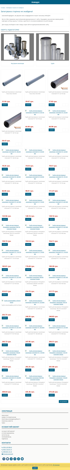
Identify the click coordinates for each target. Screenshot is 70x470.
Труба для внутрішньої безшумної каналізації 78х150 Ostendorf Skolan (58, 308)
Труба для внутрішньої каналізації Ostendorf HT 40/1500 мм (58, 282)
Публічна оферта (7, 421)
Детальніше (56, 465)
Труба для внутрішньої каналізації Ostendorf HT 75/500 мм (35, 257)
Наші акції (5, 415)
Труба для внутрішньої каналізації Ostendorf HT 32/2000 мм (35, 307)
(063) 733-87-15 (7, 449)
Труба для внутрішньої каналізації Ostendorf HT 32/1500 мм (11, 282)
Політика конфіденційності (11, 419)
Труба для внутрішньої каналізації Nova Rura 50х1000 (35, 92)
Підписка (5, 439)
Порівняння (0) (6, 437)
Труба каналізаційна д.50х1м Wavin (11, 305)
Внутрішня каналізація (17, 63)
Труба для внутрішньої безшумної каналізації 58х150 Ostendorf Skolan (11, 233)
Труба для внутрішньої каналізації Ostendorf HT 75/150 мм (58, 182)
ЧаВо (3, 423)
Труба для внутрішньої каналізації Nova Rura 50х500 (11, 92)
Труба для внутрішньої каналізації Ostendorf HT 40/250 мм (11, 157)
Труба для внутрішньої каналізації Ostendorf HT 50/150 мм (35, 118)
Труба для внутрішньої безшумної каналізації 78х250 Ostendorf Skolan (11, 359)
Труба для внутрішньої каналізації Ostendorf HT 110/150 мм (11, 257)
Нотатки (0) (5, 435)
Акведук (35, 2)
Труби (52, 63)
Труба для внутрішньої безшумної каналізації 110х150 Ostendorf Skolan (58, 359)
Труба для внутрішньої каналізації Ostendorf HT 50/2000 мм (11, 383)
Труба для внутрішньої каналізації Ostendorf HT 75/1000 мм (58, 333)
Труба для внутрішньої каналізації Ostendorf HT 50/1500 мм (11, 333)
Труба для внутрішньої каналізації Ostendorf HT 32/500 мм (58, 157)
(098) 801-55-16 (7, 452)
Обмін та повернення (9, 417)
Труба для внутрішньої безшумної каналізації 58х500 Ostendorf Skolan (35, 283)
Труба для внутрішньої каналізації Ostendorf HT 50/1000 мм (58, 232)
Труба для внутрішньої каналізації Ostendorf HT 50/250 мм (35, 157)
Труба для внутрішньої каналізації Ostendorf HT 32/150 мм (58, 92)
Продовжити (63, 401)
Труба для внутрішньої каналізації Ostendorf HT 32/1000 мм (11, 207)
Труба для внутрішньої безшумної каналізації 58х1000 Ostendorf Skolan (35, 384)
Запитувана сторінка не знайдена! (15, 7)
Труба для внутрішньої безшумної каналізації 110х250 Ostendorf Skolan (58, 384)
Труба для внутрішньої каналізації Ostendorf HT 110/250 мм (58, 257)
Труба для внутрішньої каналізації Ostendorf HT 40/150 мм (11, 132)
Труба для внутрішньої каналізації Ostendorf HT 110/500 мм (35, 358)
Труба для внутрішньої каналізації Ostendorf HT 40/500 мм (11, 182)
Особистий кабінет (8, 431)
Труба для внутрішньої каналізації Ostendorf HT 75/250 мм (35, 207)
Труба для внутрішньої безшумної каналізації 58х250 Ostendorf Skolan (35, 233)
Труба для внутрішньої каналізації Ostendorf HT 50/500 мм (35, 182)
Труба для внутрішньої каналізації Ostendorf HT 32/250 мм (58, 118)
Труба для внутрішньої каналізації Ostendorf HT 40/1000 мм (58, 207)
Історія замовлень (8, 433)
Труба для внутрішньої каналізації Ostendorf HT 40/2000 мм (35, 333)
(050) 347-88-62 (7, 447)
